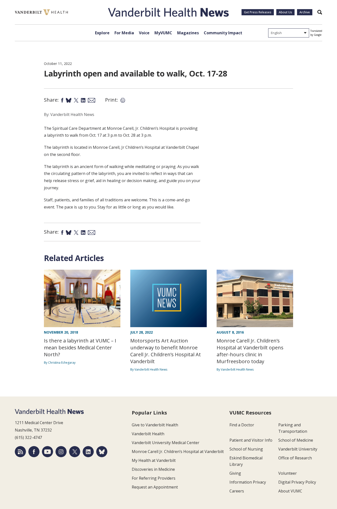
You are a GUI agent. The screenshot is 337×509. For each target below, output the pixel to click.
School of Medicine (295, 440)
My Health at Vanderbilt (154, 460)
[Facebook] (33, 451)
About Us (285, 12)
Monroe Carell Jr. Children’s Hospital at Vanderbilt (178, 451)
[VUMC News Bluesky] (101, 451)
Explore (102, 33)
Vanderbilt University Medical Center (165, 442)
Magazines (188, 33)
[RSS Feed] (20, 451)
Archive (305, 12)
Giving (235, 473)
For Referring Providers (153, 478)
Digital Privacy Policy (297, 482)
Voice (144, 33)
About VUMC (290, 491)
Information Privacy (247, 482)
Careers (236, 491)
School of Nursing (246, 449)
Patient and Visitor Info (250, 440)
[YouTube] (47, 451)
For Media (124, 33)
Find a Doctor (241, 425)
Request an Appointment (155, 487)
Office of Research (295, 458)
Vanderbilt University (297, 449)
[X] (74, 451)
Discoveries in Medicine (153, 469)
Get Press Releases (257, 12)
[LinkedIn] (88, 451)
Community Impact (223, 33)
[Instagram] (61, 451)
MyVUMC (163, 33)
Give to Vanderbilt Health (155, 425)
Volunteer (287, 473)
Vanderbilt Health (148, 433)
